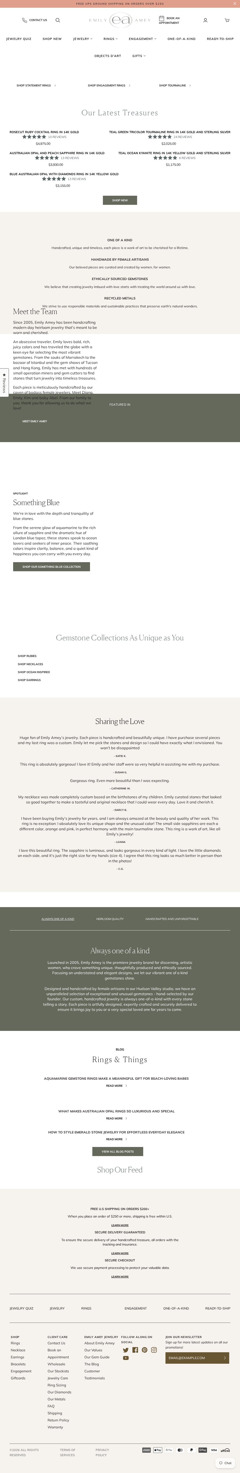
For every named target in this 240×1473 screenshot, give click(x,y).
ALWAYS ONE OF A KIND (57, 919)
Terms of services (67, 1452)
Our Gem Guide (96, 1357)
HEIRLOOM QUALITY (110, 919)
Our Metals (56, 1399)
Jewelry (57, 1308)
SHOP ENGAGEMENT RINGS (107, 85)
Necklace (18, 1350)
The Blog (91, 1364)
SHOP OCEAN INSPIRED (34, 672)
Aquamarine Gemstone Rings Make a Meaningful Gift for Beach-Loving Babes (116, 1078)
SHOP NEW (120, 200)
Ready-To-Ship (217, 1308)
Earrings (17, 1357)
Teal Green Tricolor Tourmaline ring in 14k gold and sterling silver (169, 132)
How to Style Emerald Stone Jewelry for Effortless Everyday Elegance (116, 1132)
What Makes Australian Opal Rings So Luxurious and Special (116, 1111)
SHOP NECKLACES (30, 664)
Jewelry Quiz (21, 1308)
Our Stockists (58, 1371)
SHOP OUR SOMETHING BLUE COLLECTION (51, 566)
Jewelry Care (58, 1378)
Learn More (120, 1225)
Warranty (55, 1427)
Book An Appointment (169, 20)
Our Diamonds (59, 1392)
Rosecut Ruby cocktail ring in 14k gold (44, 132)
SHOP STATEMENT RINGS (34, 85)
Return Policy (58, 1420)
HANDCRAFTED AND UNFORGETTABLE (172, 919)
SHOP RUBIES (27, 656)
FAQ (51, 1406)
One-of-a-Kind (176, 1308)
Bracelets (18, 1364)
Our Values (93, 1350)
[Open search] (58, 20)
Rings (86, 1308)
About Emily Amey (99, 1343)
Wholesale (56, 1364)
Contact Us (38, 20)
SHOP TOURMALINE (173, 85)
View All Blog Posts (118, 1151)
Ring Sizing (57, 1385)
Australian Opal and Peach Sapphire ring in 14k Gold (57, 153)
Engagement (136, 1308)
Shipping (55, 1413)
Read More (114, 1085)
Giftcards (18, 1378)
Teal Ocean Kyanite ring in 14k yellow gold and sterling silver (174, 153)
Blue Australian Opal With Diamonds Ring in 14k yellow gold (64, 174)
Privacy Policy (102, 1452)
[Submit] (227, 1358)
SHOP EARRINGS (29, 680)
